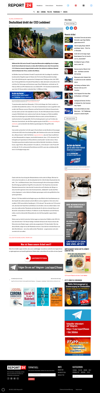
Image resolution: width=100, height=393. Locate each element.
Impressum (79, 389)
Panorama (56, 12)
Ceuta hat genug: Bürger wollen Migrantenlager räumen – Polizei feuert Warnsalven (82, 48)
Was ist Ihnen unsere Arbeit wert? (36, 244)
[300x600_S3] (76, 165)
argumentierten (38, 135)
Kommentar (18, 19)
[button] (34, 12)
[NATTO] (78, 273)
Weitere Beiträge (70, 23)
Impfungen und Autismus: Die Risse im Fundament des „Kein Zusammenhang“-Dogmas (82, 103)
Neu (38, 12)
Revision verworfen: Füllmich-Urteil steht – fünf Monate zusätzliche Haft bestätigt (82, 71)
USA (31, 237)
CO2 (10, 237)
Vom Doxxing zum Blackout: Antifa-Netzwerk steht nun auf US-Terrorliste (82, 87)
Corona (43, 12)
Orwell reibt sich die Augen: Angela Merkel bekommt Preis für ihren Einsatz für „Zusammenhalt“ (82, 56)
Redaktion (40, 5)
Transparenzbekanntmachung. (33, 101)
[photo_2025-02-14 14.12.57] (76, 245)
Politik (49, 12)
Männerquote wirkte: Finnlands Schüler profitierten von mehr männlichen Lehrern (82, 79)
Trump (27, 237)
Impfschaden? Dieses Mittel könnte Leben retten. (77, 250)
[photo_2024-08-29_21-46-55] (78, 199)
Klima (11, 19)
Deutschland (16, 237)
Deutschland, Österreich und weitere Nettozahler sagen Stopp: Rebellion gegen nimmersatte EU (82, 40)
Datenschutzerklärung (66, 389)
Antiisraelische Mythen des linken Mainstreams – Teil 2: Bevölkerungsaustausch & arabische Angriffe (82, 111)
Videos (65, 12)
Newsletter (59, 5)
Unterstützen (49, 5)
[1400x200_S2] (36, 98)
